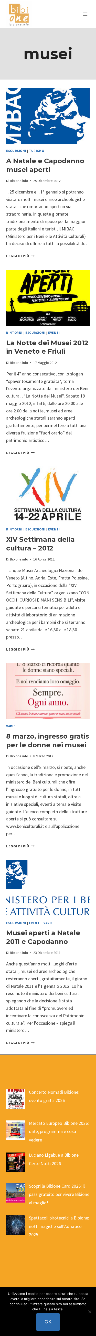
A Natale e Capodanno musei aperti (45, 165)
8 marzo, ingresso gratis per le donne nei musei (47, 740)
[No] (89, 1311)
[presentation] (48, 116)
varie (10, 726)
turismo (36, 151)
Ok (48, 1322)
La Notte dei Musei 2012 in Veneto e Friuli (47, 347)
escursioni (16, 151)
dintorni (14, 333)
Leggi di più (20, 256)
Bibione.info (19, 180)
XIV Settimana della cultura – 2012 (40, 543)
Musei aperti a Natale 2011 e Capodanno (43, 937)
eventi (54, 333)
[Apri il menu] (85, 14)
